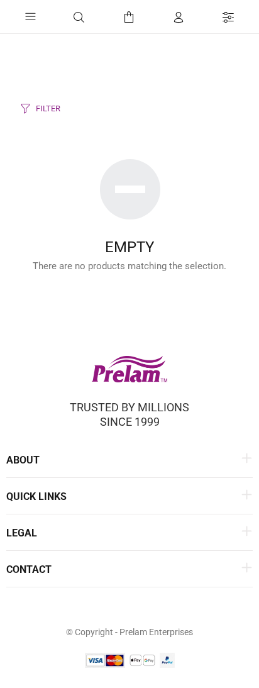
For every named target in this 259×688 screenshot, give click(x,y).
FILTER (48, 108)
